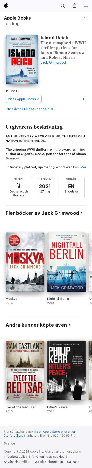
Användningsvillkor (17, 462)
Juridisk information (49, 462)
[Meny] (86, 6)
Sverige (9, 443)
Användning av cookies (48, 456)
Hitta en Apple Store (45, 431)
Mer (83, 167)
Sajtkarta (73, 462)
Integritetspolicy (15, 456)
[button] (62, 6)
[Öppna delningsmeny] (85, 99)
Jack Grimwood (53, 62)
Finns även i (27, 109)
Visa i (22, 99)
